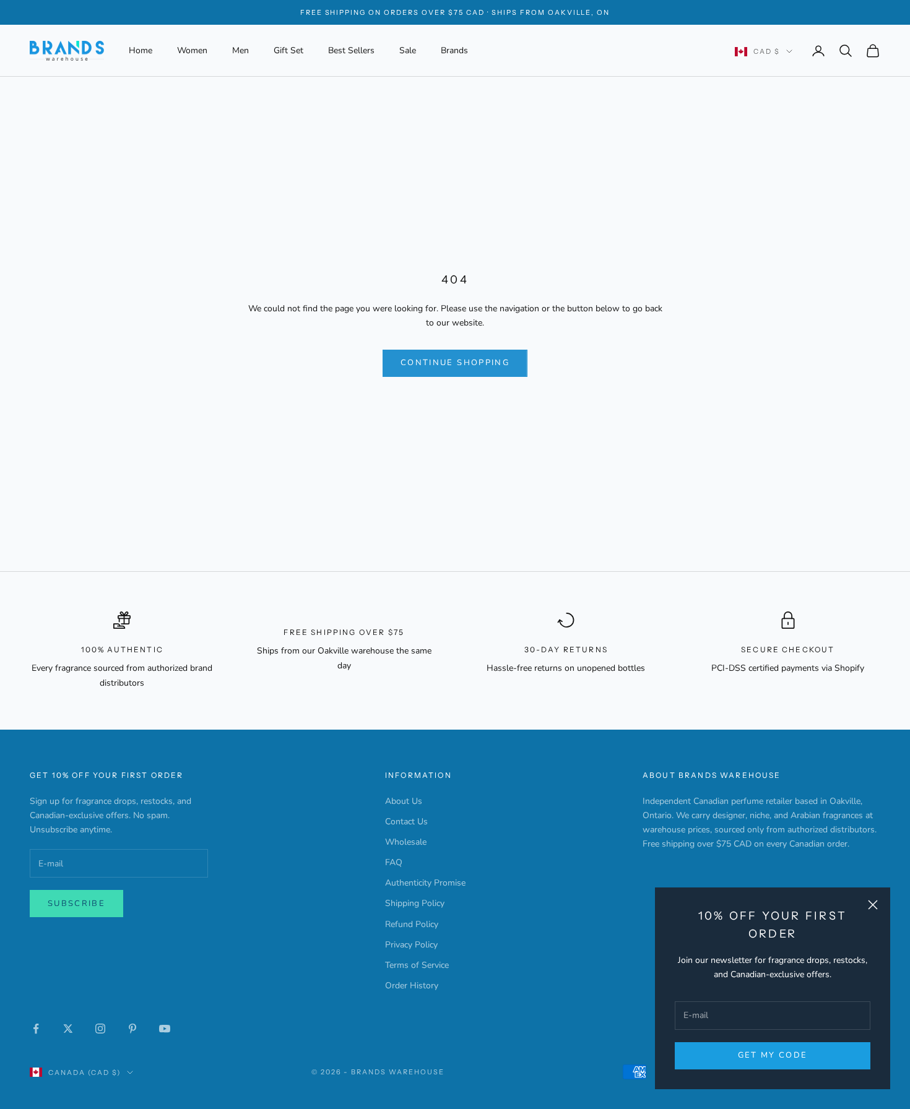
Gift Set (288, 50)
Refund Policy (411, 924)
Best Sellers (351, 50)
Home (140, 50)
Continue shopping (455, 362)
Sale (407, 50)
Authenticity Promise (425, 883)
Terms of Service (417, 965)
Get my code (773, 1055)
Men (240, 50)
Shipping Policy (414, 903)
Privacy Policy (411, 945)
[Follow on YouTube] (164, 1028)
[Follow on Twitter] (68, 1028)
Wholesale (406, 842)
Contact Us (406, 821)
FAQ (393, 862)
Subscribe (76, 903)
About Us (403, 801)
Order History (411, 985)
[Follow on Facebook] (36, 1028)
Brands (454, 50)
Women (192, 50)
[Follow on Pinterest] (132, 1028)
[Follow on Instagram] (100, 1028)
